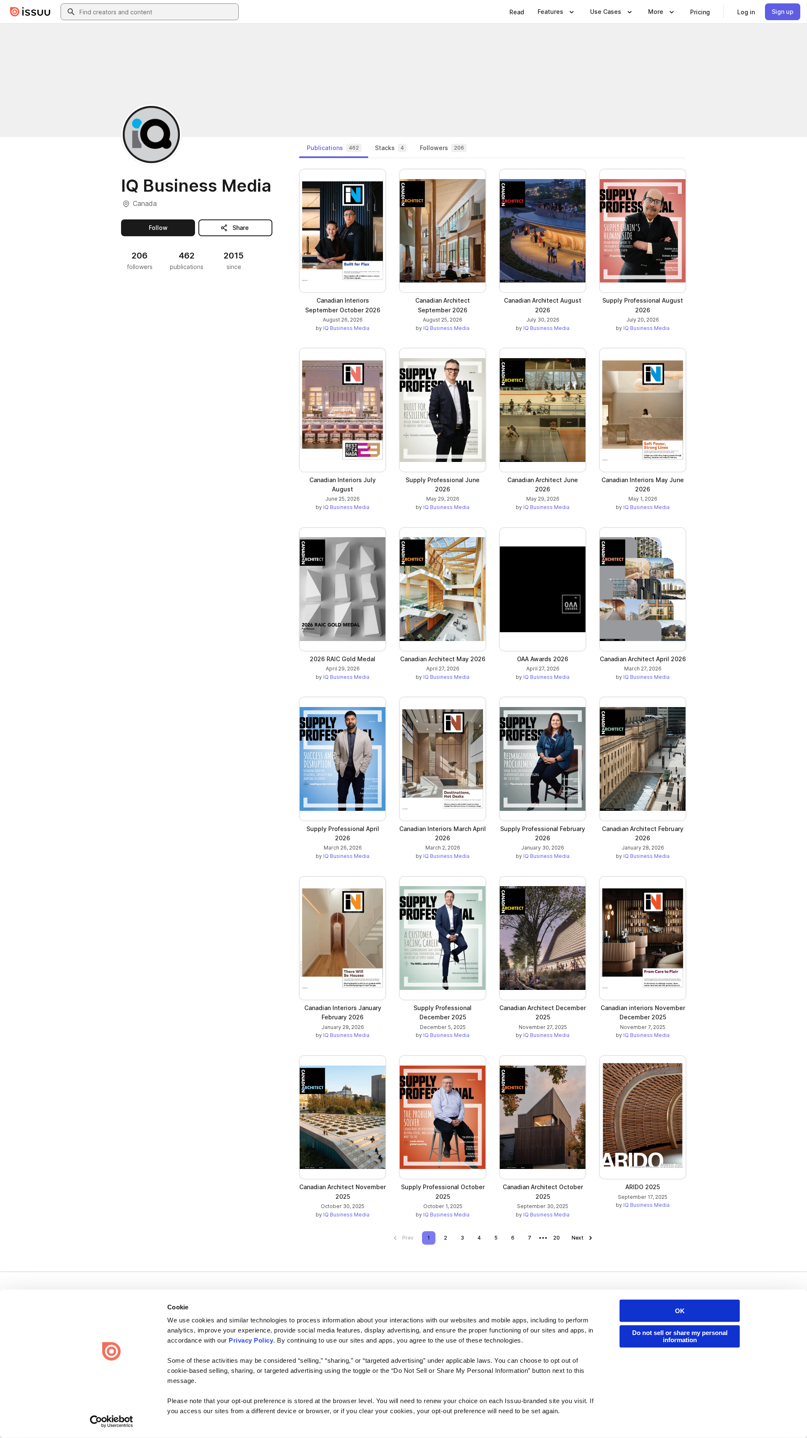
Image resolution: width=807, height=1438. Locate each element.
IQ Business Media (346, 328)
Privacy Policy (251, 1340)
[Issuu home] (30, 11)
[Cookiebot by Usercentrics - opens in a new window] (111, 1421)
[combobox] (157, 12)
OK (680, 1310)
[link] (517, 11)
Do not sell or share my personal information (680, 1336)
